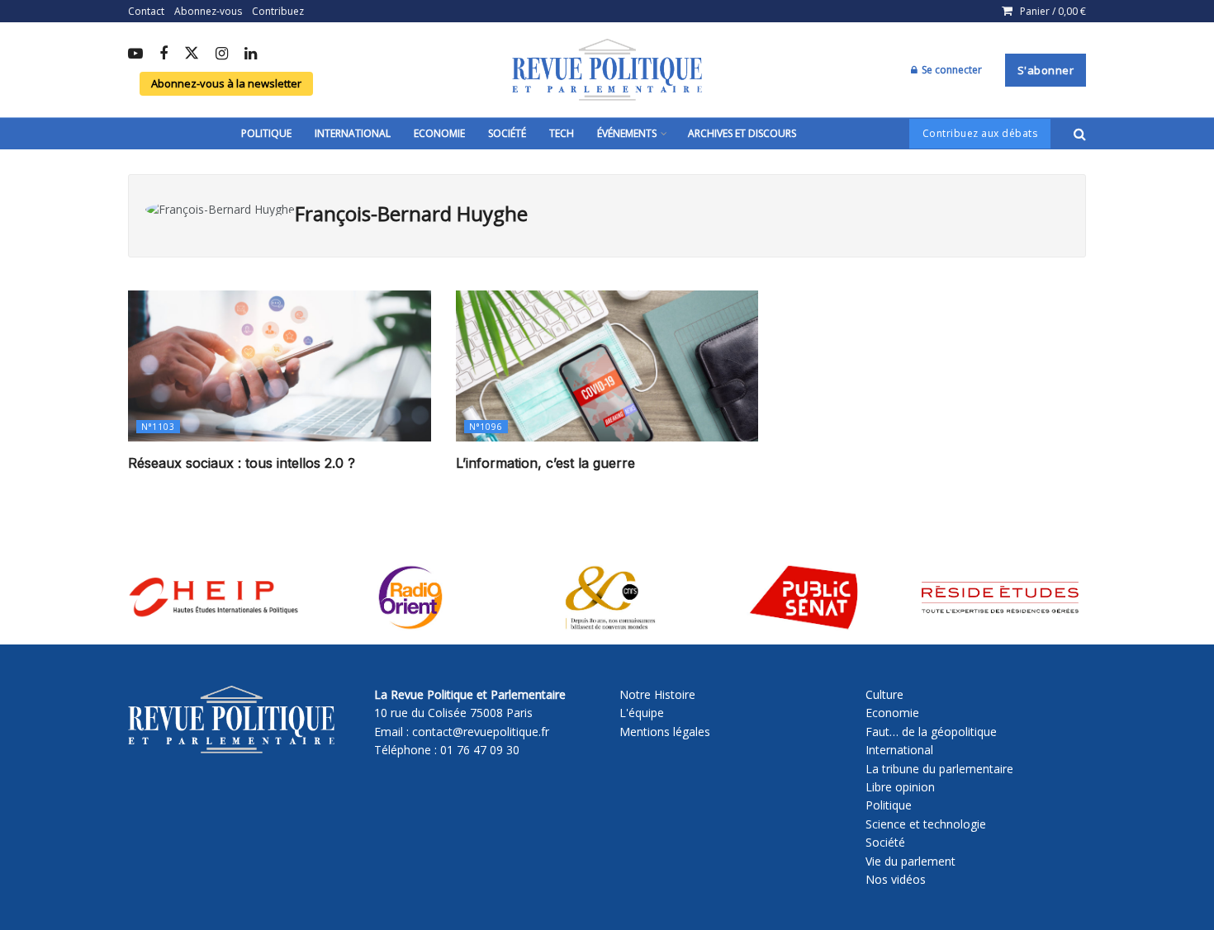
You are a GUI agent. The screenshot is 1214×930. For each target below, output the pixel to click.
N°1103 (158, 426)
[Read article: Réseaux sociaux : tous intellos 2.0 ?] (279, 365)
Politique (266, 133)
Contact (146, 11)
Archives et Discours (742, 133)
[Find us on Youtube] (135, 54)
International (353, 133)
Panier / (1053, 11)
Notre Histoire (657, 694)
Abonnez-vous (208, 11)
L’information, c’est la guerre (545, 463)
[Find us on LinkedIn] (250, 54)
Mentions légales (664, 731)
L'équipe (641, 712)
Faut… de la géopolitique (931, 731)
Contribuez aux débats (980, 133)
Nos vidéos (895, 879)
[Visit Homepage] (607, 70)
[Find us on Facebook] (163, 54)
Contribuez (278, 11)
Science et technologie (925, 824)
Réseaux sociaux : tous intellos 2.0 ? (241, 463)
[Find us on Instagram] (222, 54)
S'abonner (1045, 70)
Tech (561, 133)
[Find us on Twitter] (191, 54)
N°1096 (486, 426)
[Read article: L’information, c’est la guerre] (607, 365)
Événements (627, 133)
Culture (884, 694)
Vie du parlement (910, 861)
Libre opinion (900, 787)
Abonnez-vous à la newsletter (226, 83)
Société (507, 133)
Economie (439, 133)
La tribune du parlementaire (939, 769)
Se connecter (950, 70)
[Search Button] (1080, 133)
